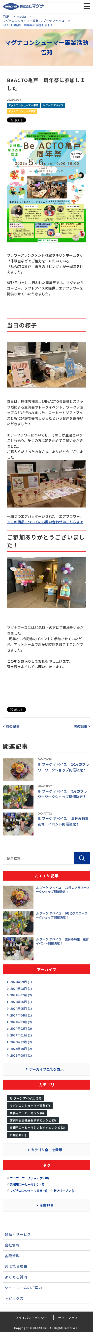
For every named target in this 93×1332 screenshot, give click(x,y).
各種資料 (12, 1255)
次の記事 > (81, 726)
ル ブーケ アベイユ (52, 105)
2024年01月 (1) (21, 1035)
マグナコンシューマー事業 (23, 105)
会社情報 (12, 1244)
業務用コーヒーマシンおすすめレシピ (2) (37, 1127)
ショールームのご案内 (23, 1287)
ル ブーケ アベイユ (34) (25, 1098)
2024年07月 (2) (21, 995)
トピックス (14, 1298)
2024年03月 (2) (21, 1022)
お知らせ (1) (18, 1135)
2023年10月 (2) (21, 1048)
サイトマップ (68, 1318)
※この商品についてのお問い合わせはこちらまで (45, 521)
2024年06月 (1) (21, 1001)
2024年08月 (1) (21, 988)
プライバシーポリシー (31, 1318)
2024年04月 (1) (21, 1015)
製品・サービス (18, 1234)
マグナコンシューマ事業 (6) (28, 1190)
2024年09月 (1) (21, 981)
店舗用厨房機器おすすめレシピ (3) (33, 1120)
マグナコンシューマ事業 (22, 111)
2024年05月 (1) (21, 1008)
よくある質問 (16, 1276)
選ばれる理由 (16, 1266)
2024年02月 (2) (21, 1028)
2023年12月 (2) (21, 1041)
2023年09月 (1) (21, 1055)
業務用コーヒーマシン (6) (27, 1113)
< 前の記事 (11, 726)
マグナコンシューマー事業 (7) (30, 1105)
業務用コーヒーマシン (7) (27, 1184)
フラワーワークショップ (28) (29, 1178)
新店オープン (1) (65, 1190)
